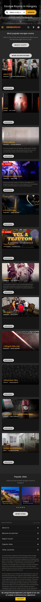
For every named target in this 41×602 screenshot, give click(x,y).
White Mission (9, 142)
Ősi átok (6, 312)
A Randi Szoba (9, 210)
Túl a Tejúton (8, 244)
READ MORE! (8, 122)
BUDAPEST (6, 178)
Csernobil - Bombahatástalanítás (18, 414)
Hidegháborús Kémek (12, 176)
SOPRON (5, 416)
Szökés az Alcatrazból (12, 448)
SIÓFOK (5, 382)
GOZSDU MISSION (16, 144)
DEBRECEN (6, 280)
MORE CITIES (20, 514)
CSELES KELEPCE (13, 382)
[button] (18, 507)
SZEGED (5, 110)
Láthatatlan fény (10, 380)
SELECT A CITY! (20, 45)
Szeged (26, 501)
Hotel (5, 108)
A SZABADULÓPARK (13, 450)
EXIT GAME (12, 110)
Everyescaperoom (6, 522)
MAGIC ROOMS (15, 212)
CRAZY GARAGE (14, 416)
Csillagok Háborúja (11, 346)
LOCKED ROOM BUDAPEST (18, 76)
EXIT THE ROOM (15, 280)
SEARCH (31, 12)
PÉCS (4, 450)
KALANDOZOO (16, 246)
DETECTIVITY (14, 314)
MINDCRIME (14, 178)
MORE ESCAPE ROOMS (20, 56)
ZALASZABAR (7, 246)
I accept (20, 599)
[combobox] (33, 27)
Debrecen (6, 501)
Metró (5, 74)
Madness (7, 278)
